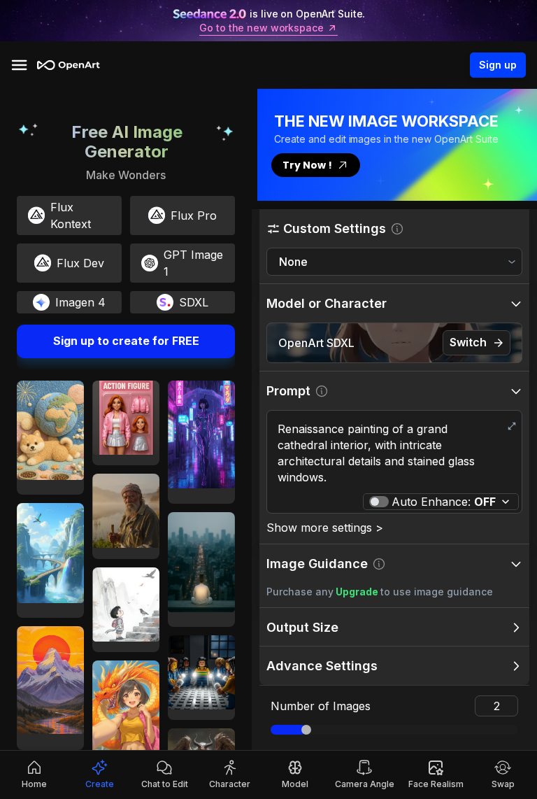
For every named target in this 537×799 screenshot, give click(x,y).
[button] (394, 228)
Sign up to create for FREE (126, 341)
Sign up (498, 65)
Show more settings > (324, 528)
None (293, 262)
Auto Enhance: (444, 502)
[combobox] (394, 262)
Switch (468, 342)
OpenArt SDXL (316, 343)
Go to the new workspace (261, 28)
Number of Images (321, 706)
